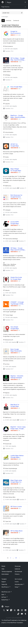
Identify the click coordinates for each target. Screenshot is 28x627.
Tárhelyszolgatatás (6, 571)
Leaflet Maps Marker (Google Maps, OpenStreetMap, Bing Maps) (17, 456)
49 (16, 558)
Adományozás (19, 584)
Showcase (18, 566)
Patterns (17, 574)
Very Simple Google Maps (15, 327)
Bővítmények (18, 571)
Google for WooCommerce (16, 32)
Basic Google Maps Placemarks (16, 350)
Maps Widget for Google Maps (16, 169)
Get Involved (18, 579)
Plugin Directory (5, 6)
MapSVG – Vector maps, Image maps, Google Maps (18, 428)
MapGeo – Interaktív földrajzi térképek (17, 376)
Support (3, 581)
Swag (17, 587)
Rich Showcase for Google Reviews (16, 196)
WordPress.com (6, 592)
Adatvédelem (5, 574)
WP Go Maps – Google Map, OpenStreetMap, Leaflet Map (18, 59)
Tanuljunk (4, 579)
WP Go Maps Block (16, 531)
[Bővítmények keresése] (21, 12)
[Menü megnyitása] (25, 2)
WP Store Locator (16, 506)
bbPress (4, 597)
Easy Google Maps (16, 87)
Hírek (2, 569)
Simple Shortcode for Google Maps (16, 278)
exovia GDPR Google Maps (15, 222)
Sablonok (17, 569)
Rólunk (3, 566)
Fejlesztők (4, 584)
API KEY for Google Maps (15, 145)
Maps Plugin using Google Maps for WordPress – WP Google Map (18, 481)
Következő (19, 557)
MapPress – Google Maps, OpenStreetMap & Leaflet (18, 116)
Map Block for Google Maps (15, 405)
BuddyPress (5, 599)
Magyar (7, 606)
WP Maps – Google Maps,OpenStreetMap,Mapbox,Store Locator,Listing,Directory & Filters (18, 249)
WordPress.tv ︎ (5, 587)
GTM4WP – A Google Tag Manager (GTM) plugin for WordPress (17, 303)
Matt (3, 594)
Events (17, 581)
